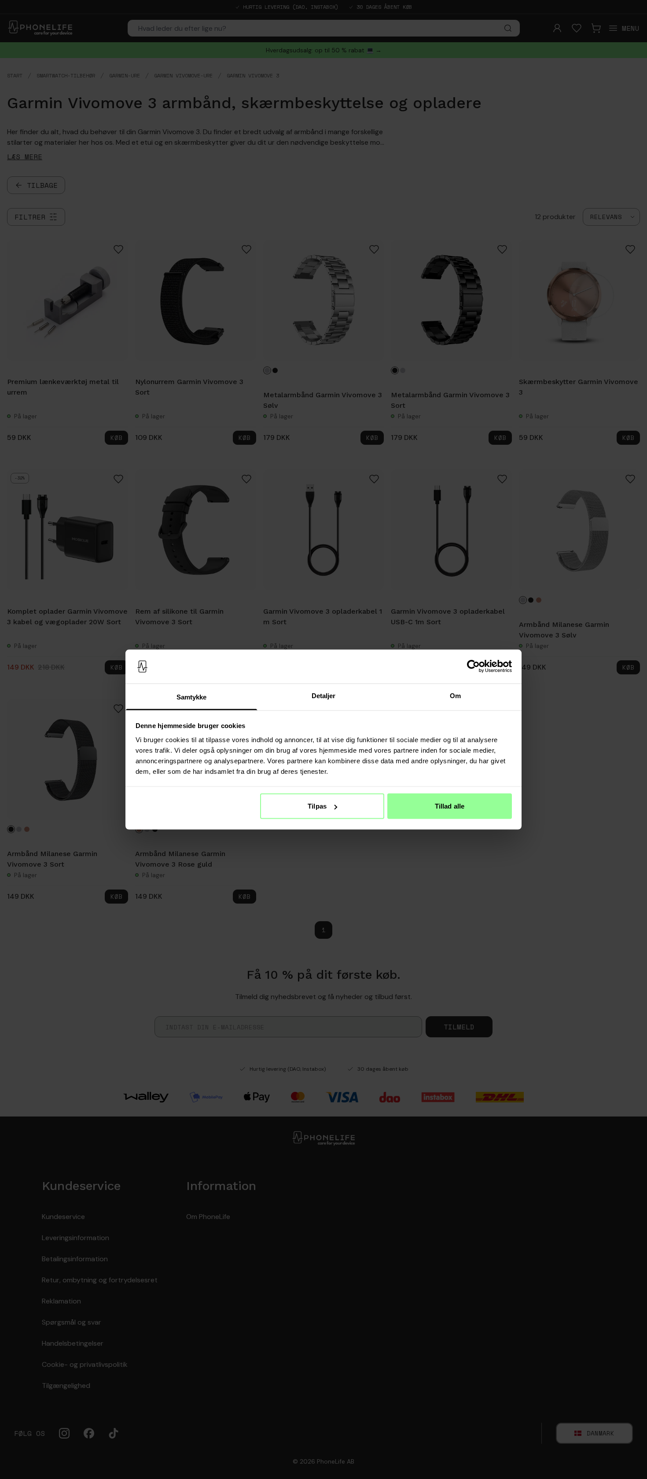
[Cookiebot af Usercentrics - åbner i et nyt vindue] (473, 666)
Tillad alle (449, 806)
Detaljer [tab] (324, 695)
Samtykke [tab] (191, 696)
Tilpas (317, 806)
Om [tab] (455, 695)
